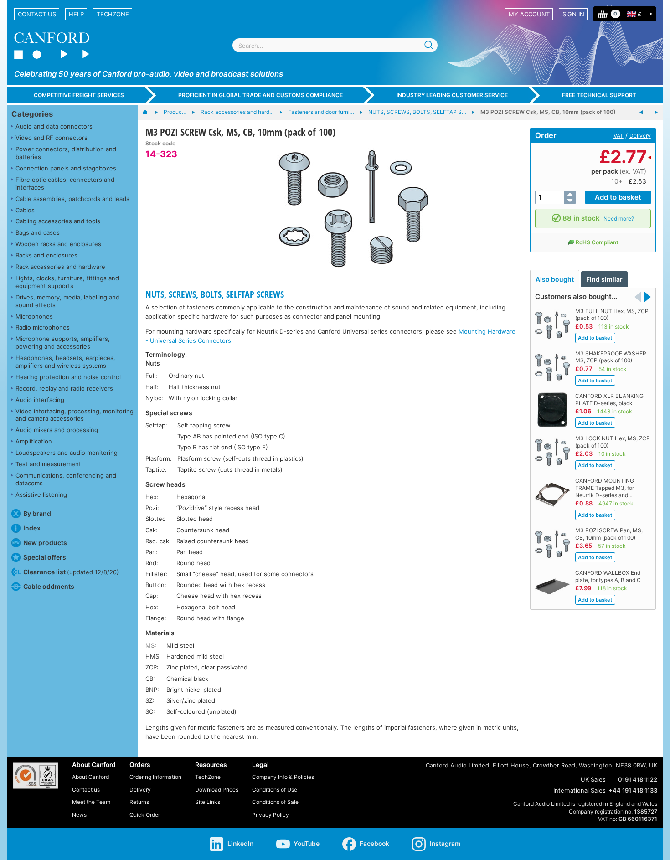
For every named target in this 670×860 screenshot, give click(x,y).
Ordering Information (155, 776)
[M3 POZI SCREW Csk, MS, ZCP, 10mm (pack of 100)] (641, 112)
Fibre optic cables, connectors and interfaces (64, 183)
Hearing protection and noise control (68, 377)
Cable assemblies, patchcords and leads (72, 198)
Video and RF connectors (51, 137)
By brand (37, 513)
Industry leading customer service (452, 95)
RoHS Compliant (597, 242)
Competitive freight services (79, 95)
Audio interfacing (39, 399)
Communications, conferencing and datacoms (65, 479)
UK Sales (593, 779)
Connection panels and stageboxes (65, 168)
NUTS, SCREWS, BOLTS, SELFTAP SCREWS (214, 294)
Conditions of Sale (275, 801)
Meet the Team (91, 801)
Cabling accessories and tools (57, 221)
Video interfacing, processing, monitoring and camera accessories (74, 414)
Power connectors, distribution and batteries (65, 152)
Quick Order (144, 814)
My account (529, 14)
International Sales (579, 790)
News (79, 814)
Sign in (573, 14)
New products (45, 542)
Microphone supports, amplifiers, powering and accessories (62, 342)
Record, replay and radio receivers (64, 388)
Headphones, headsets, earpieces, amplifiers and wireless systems (65, 361)
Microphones (34, 316)
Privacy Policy (270, 814)
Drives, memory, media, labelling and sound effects (67, 301)
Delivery (640, 135)
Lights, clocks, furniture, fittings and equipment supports (67, 281)
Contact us (37, 14)
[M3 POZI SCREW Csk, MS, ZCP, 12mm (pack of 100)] (656, 112)
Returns (139, 801)
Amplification (33, 441)
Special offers (44, 557)
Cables (25, 210)
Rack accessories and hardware (60, 266)
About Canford (90, 776)
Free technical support (599, 95)
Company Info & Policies (283, 776)
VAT (618, 135)
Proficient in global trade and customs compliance (260, 95)
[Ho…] (149, 112)
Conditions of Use (274, 789)
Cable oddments (48, 586)
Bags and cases (37, 232)
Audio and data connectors (54, 126)
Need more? (618, 218)
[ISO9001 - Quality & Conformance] (35, 775)
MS (150, 645)
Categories (32, 113)
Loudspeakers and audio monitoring (66, 452)
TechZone (113, 14)
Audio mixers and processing (56, 429)
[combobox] (335, 45)
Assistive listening (41, 494)
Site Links (207, 801)
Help (76, 14)
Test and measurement (48, 464)
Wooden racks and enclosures (58, 243)
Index (32, 528)
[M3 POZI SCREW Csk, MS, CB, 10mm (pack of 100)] (353, 208)
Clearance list (71, 572)
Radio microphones (42, 327)
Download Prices (216, 789)
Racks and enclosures (46, 255)
